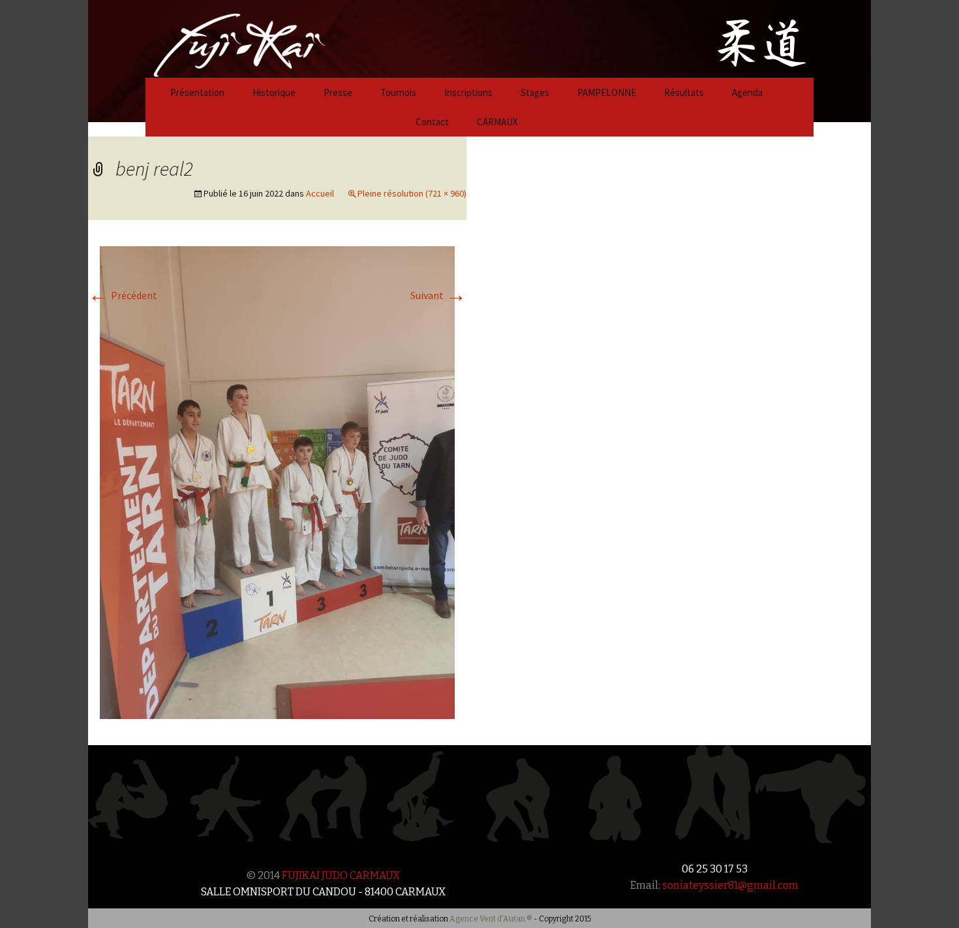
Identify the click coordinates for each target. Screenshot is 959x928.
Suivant (438, 295)
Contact (432, 122)
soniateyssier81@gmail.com (730, 885)
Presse (338, 92)
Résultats (684, 92)
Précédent (122, 295)
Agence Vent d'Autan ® (490, 918)
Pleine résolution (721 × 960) (412, 193)
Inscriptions (468, 92)
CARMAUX (497, 122)
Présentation (197, 92)
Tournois (398, 92)
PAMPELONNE (606, 92)
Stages (535, 92)
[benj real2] (277, 481)
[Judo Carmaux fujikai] (207, 37)
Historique (274, 92)
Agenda (747, 92)
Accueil (320, 193)
